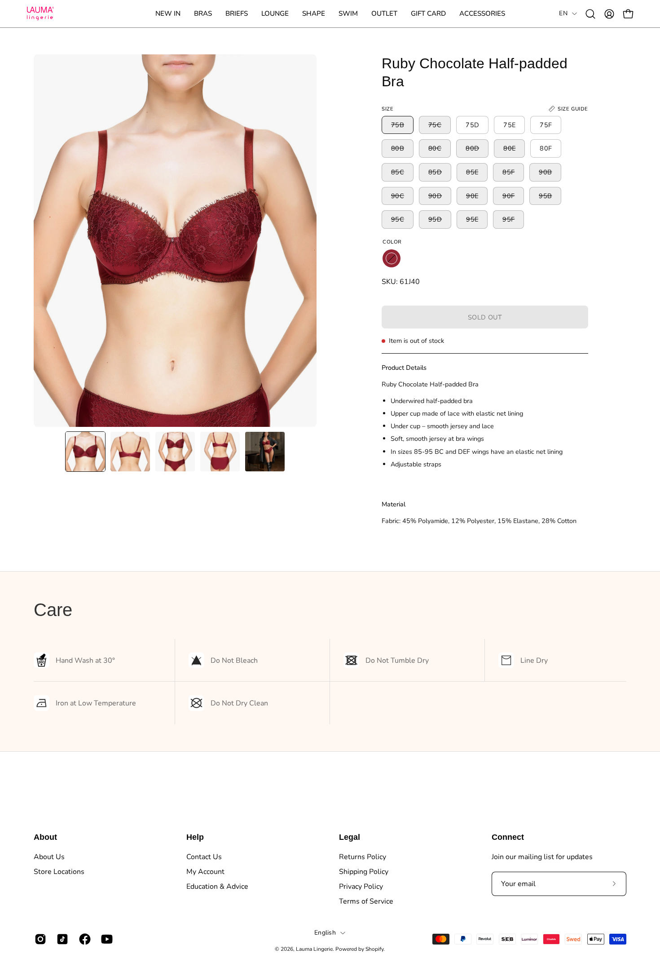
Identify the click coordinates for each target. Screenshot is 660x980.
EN (563, 13)
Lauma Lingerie (314, 949)
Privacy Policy (361, 886)
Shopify (374, 949)
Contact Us (204, 857)
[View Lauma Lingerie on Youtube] (105, 939)
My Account (205, 872)
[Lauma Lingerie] (40, 14)
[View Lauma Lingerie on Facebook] (83, 939)
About (45, 837)
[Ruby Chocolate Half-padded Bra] (85, 451)
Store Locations (59, 872)
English (325, 932)
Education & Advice (217, 886)
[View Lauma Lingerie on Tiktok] (61, 939)
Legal (349, 837)
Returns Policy (362, 857)
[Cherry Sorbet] (391, 258)
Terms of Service (366, 901)
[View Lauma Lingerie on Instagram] (39, 939)
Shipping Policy (363, 872)
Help (195, 837)
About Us (49, 857)
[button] (203, 13)
